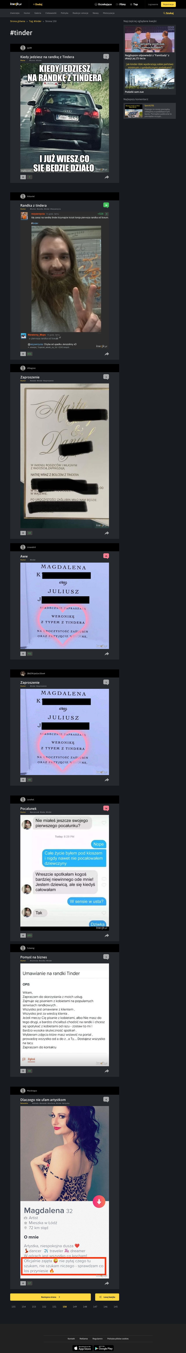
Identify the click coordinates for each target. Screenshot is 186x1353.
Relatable (24, 1103)
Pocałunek (28, 809)
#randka (40, 209)
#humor (32, 60)
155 (14, 1306)
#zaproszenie (48, 381)
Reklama (84, 1338)
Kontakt (71, 1338)
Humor (27, 13)
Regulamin (98, 1338)
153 (34, 1306)
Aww (24, 556)
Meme (22, 60)
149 (75, 1306)
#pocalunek (34, 812)
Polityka (64, 13)
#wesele (33, 381)
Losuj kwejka (109, 1297)
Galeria (37, 13)
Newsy (96, 13)
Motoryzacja (109, 13)
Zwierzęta (14, 13)
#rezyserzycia (55, 209)
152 (44, 1306)
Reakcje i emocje (80, 13)
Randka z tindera (33, 205)
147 (95, 1306)
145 (116, 1306)
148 (85, 1306)
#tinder (39, 60)
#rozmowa (34, 961)
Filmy (122, 4)
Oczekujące (105, 4)
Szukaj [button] (170, 13)
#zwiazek (43, 1103)
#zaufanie (51, 1103)
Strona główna (17, 21)
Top (135, 4)
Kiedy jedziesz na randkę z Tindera (47, 57)
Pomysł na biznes (33, 957)
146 (106, 1306)
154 (24, 1306)
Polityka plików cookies (118, 1338)
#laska (42, 812)
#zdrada (35, 1103)
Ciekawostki (51, 13)
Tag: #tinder (35, 21)
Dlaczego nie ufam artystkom (43, 1100)
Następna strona (49, 1297)
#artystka (65, 1103)
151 (54, 1306)
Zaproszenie (30, 377)
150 (65, 1306)
